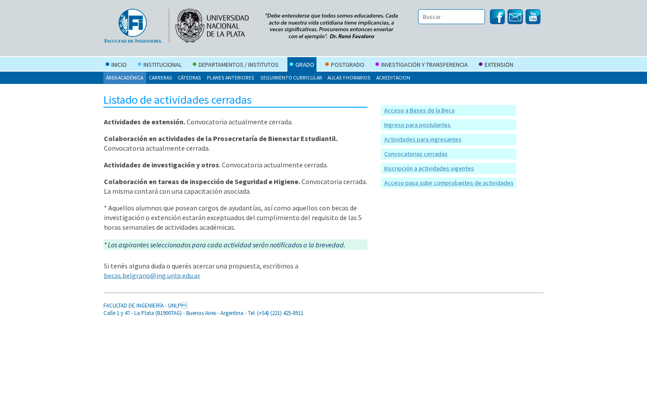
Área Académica (124, 77)
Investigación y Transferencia (424, 65)
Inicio (119, 65)
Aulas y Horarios (349, 77)
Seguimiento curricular (291, 77)
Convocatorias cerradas (416, 154)
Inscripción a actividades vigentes (429, 168)
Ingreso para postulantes (417, 125)
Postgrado (347, 65)
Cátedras (189, 77)
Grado (304, 65)
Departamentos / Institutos (239, 65)
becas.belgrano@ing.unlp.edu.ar (152, 275)
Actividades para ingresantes (423, 139)
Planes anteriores (230, 77)
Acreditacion (393, 77)
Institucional (162, 65)
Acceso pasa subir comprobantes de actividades (449, 183)
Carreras (160, 77)
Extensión (499, 65)
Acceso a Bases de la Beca (419, 110)
